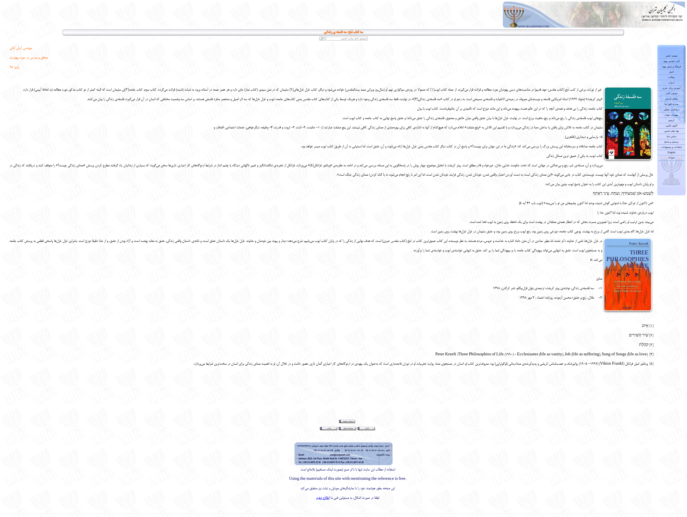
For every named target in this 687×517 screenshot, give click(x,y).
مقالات (671, 77)
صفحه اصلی (672, 55)
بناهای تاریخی (671, 98)
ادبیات (671, 82)
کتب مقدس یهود (671, 61)
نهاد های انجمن (671, 131)
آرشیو (671, 120)
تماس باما (671, 136)
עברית (671, 157)
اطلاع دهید (323, 498)
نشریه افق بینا (671, 104)
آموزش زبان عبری (671, 88)
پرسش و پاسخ (671, 141)
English (671, 152)
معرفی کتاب (672, 93)
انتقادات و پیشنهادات (671, 147)
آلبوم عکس (671, 125)
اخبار (671, 72)
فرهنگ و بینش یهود (671, 66)
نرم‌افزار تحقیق (671, 109)
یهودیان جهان (671, 114)
